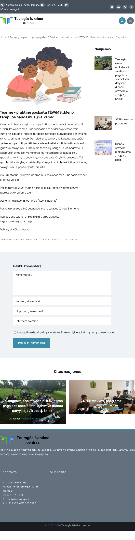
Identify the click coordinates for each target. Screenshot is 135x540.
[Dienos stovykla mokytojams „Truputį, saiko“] (103, 142)
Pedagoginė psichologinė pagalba (39, 418)
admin (8, 239)
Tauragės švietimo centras (75, 525)
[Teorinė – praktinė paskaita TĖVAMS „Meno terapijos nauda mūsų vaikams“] (44, 48)
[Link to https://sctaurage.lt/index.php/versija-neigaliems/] (124, 7)
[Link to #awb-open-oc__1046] (122, 20)
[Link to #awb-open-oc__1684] (130, 20)
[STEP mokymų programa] (103, 118)
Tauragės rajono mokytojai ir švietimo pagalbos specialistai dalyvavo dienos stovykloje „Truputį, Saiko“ (122, 79)
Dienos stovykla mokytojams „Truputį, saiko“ (122, 152)
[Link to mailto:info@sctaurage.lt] (66, 5)
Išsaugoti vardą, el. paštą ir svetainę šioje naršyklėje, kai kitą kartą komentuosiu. (65, 332)
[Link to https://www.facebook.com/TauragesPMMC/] (131, 7)
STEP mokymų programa (102, 401)
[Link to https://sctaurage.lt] (112, 7)
